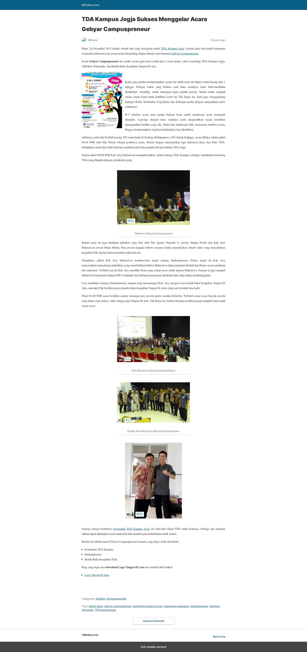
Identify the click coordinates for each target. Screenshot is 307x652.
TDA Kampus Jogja (172, 48)
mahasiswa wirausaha (176, 606)
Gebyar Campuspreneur (184, 53)
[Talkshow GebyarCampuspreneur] (153, 197)
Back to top (219, 636)
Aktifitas (100, 598)
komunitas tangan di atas (147, 606)
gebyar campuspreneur (117, 606)
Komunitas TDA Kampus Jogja (131, 529)
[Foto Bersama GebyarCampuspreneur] (153, 339)
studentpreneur (199, 606)
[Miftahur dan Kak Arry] (153, 480)
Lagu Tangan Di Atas (97, 575)
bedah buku (96, 606)
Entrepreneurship (116, 598)
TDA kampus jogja (105, 609)
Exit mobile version (153, 647)
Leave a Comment (153, 620)
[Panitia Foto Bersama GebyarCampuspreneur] (153, 402)
